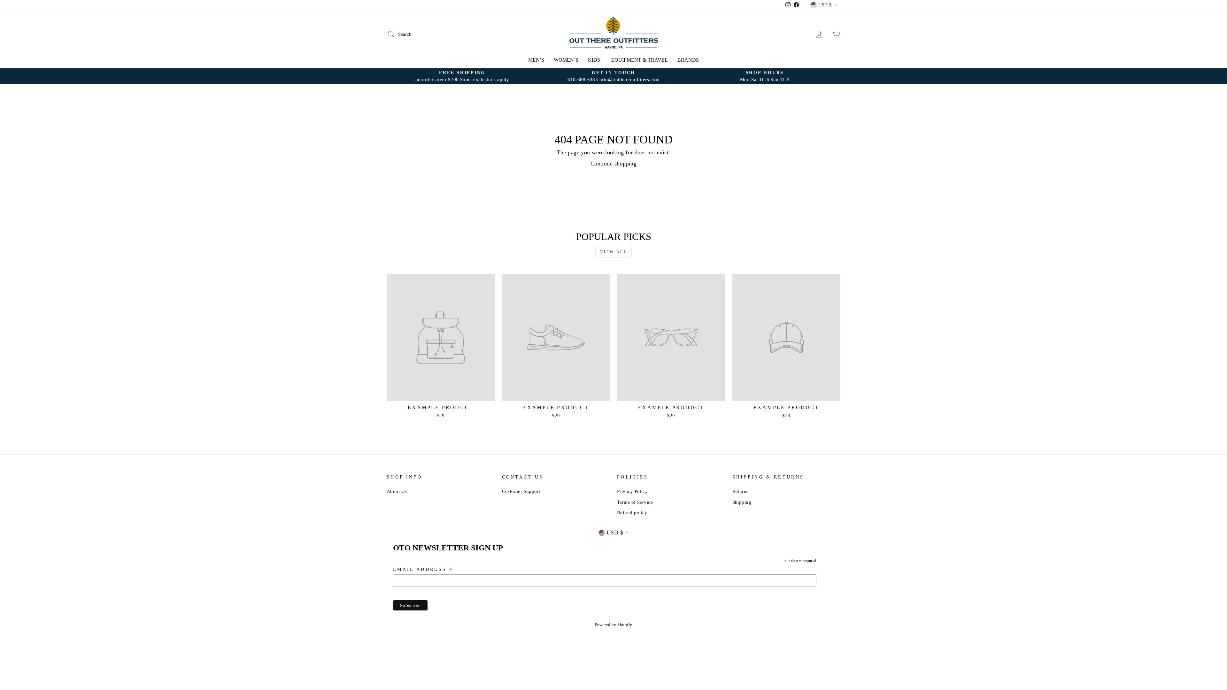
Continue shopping (613, 163)
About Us (397, 491)
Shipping (742, 502)
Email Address (423, 569)
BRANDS (688, 60)
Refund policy (632, 512)
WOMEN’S (566, 60)
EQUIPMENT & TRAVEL (639, 60)
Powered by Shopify (613, 625)
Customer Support (521, 491)
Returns (740, 491)
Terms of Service (635, 502)
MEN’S (536, 60)
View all (613, 252)
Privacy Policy (632, 491)
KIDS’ (595, 60)
